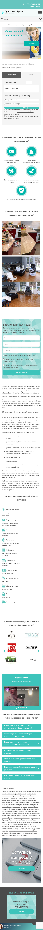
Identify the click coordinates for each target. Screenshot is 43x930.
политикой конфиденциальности (26, 109)
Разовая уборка (35, 822)
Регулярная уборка (27, 824)
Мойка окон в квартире (32, 813)
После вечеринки (15, 820)
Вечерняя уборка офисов (21, 791)
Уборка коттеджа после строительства (19, 831)
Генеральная (31, 794)
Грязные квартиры (16, 802)
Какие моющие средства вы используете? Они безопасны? (16, 743)
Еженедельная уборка (14, 807)
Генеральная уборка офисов (11, 800)
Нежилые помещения (9, 815)
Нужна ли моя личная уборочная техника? (17, 751)
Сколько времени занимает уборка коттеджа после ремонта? (18, 734)
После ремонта (26, 820)
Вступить (21, 911)
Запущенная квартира (31, 809)
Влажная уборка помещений (16, 794)
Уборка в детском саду (27, 829)
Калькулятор (12, 74)
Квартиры (10, 811)
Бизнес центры (7, 791)
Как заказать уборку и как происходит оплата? (19, 776)
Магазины (21, 813)
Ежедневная (6, 804)
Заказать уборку (22, 107)
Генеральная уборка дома (11, 796)
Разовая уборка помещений (11, 824)
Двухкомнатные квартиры (31, 802)
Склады (4, 829)
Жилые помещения (17, 809)
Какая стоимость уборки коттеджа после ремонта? (20, 768)
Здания (4, 811)
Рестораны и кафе (30, 826)
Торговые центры (13, 829)
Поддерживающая (33, 818)
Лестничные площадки (9, 813)
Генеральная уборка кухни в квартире (22, 798)
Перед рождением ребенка (17, 818)
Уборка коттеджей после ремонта (20, 833)
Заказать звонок (35, 6)
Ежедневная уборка (17, 804)
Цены (31, 74)
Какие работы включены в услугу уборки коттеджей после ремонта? (18, 726)
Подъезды (5, 820)
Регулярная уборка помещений (12, 826)
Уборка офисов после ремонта (17, 835)
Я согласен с (22, 109)
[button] (5, 648)
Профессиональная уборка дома (18, 822)
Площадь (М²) (11, 82)
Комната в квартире (21, 811)
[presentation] (16, 708)
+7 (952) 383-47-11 (33, 4)
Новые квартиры (22, 815)
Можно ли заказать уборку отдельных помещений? (19, 759)
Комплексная (32, 811)
